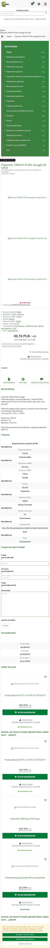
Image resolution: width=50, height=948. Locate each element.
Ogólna (9, 36)
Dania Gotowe (19, 326)
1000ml (18, 321)
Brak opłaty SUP (19, 19)
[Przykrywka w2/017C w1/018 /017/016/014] (25, 684)
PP (18, 324)
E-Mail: (7, 556)
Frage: (8, 584)
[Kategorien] (45, 4)
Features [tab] (23, 383)
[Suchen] (46, 12)
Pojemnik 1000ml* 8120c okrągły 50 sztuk (29, 36)
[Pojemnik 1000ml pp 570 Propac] (25, 807)
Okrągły (12, 319)
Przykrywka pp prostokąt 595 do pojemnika (25, 877)
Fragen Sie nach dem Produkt (11, 346)
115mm (19, 317)
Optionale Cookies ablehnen (25, 939)
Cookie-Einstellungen (25, 944)
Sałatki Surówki (31, 326)
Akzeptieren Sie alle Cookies (25, 935)
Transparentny (12, 331)
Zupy (14, 328)
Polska (18, 312)
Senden (5, 626)
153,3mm (20, 314)
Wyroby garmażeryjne (15, 528)
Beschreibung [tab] (9, 383)
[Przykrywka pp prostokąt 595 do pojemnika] (25, 866)
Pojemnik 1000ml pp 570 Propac (25, 818)
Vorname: (7, 570)
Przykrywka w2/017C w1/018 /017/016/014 (25, 695)
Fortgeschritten (8, 19)
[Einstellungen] (39, 4)
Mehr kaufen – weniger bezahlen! (36, 19)
